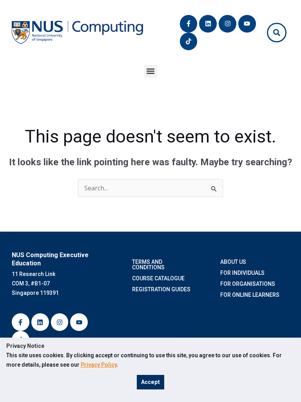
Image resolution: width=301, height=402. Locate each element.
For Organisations (248, 284)
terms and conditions (149, 264)
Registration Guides (162, 289)
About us (233, 262)
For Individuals (242, 273)
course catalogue (159, 278)
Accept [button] (150, 382)
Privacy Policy (99, 365)
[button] (150, 71)
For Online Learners (249, 295)
